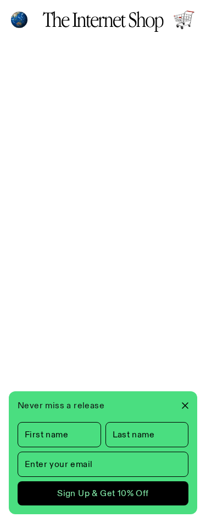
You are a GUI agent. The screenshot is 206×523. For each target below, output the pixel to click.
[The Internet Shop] (103, 20)
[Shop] (184, 20)
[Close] (180, 405)
